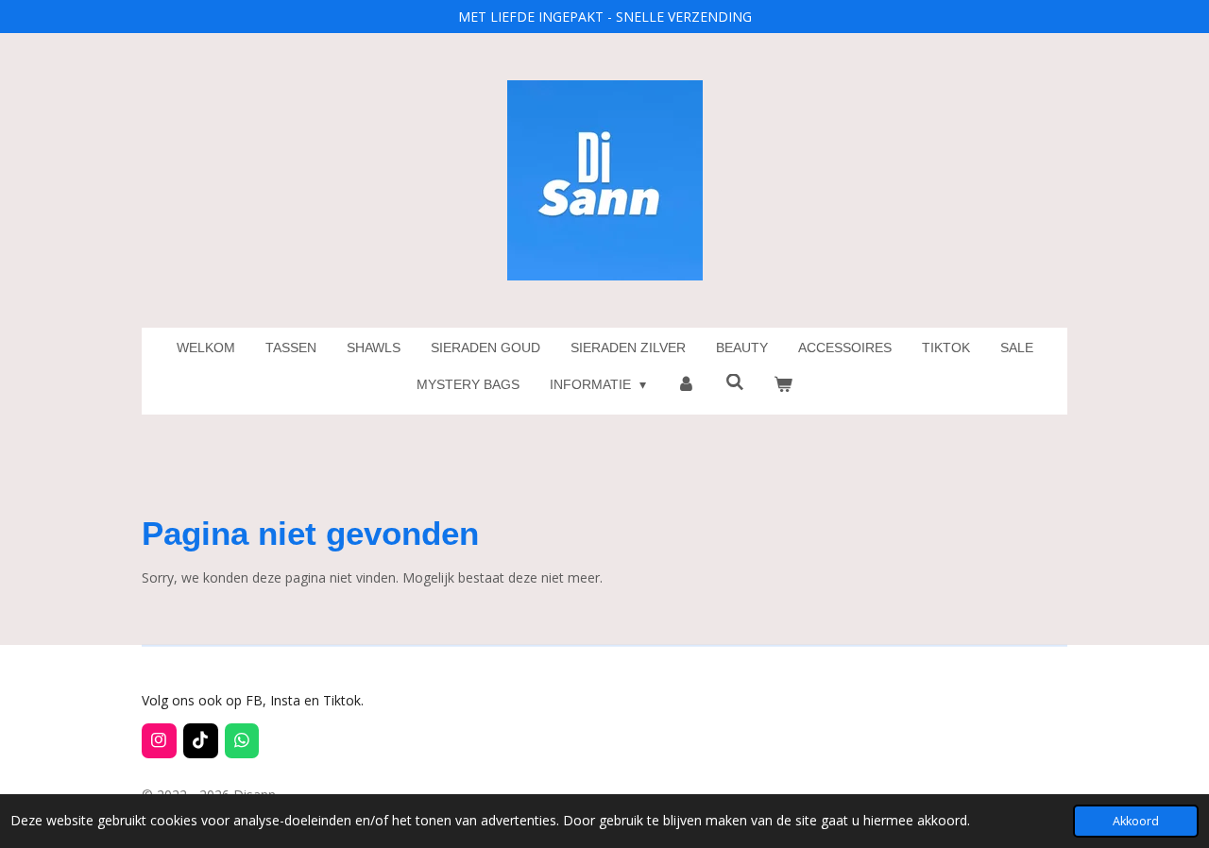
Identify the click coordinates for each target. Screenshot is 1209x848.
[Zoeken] (735, 382)
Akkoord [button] (1136, 821)
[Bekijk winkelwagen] (784, 385)
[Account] (686, 385)
